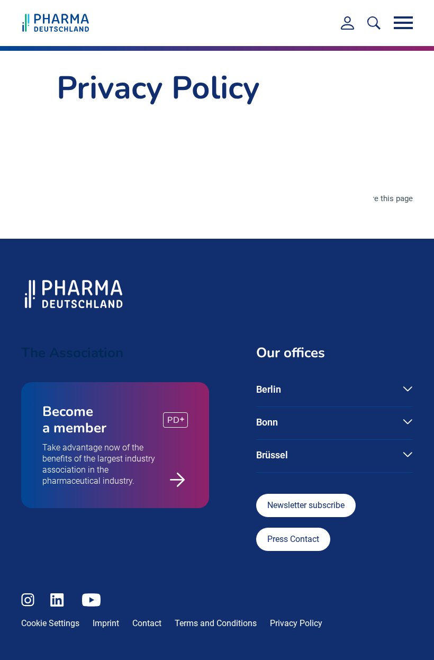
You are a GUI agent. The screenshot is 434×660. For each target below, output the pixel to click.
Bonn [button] (267, 422)
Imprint (106, 623)
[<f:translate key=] (374, 23)
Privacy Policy (296, 623)
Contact (146, 623)
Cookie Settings (50, 623)
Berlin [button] (268, 389)
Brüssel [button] (272, 454)
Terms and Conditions (216, 623)
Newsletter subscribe (306, 505)
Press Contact (293, 539)
